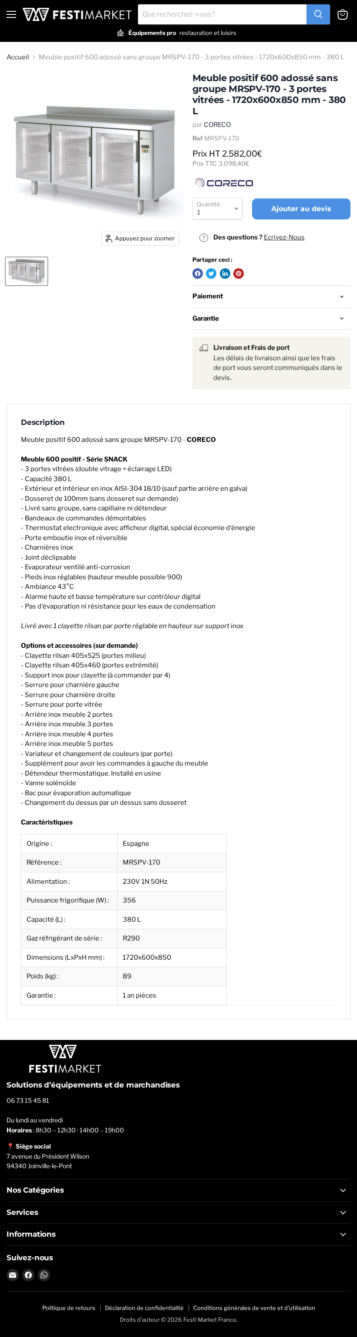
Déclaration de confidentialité (144, 1307)
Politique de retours (68, 1307)
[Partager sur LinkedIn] (225, 273)
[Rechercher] (318, 14)
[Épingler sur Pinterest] (238, 273)
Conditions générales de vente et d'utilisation (254, 1307)
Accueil (18, 57)
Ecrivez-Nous (284, 237)
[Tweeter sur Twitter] (211, 273)
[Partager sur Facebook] (197, 273)
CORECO (217, 125)
